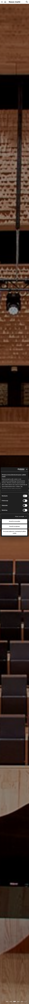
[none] (25, 1001)
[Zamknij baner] (26, 469)
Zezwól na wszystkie (14, 521)
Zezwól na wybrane (14, 526)
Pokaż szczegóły (19, 516)
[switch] (25, 500)
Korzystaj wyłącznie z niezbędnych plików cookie (14, 532)
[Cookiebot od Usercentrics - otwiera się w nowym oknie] (18, 469)
